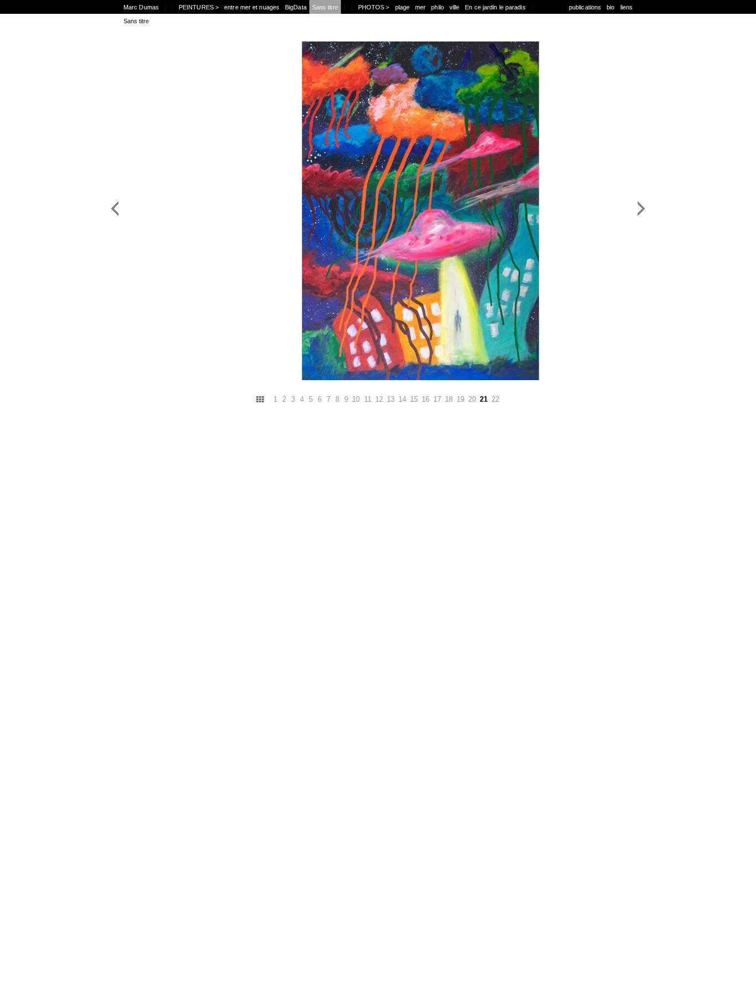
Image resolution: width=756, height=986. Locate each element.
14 (402, 399)
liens (626, 7)
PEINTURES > (199, 7)
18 (449, 399)
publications (585, 7)
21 (484, 399)
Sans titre (325, 7)
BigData (296, 7)
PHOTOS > (374, 7)
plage (402, 7)
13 (391, 399)
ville (454, 7)
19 (460, 399)
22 (495, 399)
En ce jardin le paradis (495, 7)
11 (367, 399)
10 (356, 399)
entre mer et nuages (251, 7)
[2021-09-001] (250, 315)
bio (610, 7)
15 (414, 399)
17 (437, 399)
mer (420, 7)
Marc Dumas (141, 7)
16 (425, 399)
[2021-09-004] (507, 315)
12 (379, 399)
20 (472, 399)
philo (437, 7)
